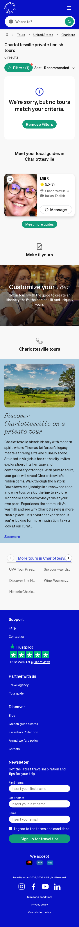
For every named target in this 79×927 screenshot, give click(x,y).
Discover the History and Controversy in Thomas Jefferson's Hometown (23, 580)
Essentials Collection (23, 732)
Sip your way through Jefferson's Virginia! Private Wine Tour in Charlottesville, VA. (58, 569)
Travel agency (19, 685)
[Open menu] (69, 7)
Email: (13, 813)
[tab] (43, 558)
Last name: (16, 798)
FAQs (12, 628)
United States (43, 35)
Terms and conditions (39, 896)
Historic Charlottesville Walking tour (23, 591)
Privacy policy (39, 904)
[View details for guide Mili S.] (39, 195)
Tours (21, 35)
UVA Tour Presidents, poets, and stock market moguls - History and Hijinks (23, 569)
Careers (14, 749)
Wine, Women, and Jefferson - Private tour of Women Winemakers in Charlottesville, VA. (58, 580)
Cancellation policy (39, 912)
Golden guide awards (23, 724)
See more (12, 536)
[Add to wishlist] (10, 179)
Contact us (17, 636)
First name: (16, 782)
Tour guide (16, 693)
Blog (12, 715)
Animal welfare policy (23, 740)
